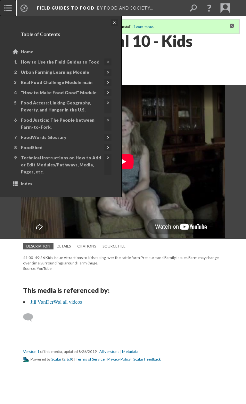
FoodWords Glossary (43, 137)
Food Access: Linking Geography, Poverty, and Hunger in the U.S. (56, 106)
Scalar (56, 359)
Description (38, 246)
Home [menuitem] (27, 51)
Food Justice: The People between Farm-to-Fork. (57, 124)
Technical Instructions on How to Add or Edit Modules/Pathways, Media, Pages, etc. (61, 164)
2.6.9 (67, 359)
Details (64, 246)
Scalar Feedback (147, 359)
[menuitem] (8, 8)
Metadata (130, 351)
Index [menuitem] (27, 183)
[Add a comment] (31, 317)
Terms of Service (90, 359)
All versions (109, 351)
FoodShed (32, 147)
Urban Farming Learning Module (55, 72)
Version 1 (31, 351)
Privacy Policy (119, 359)
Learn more (143, 26)
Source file (114, 246)
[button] (209, 8)
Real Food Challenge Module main (57, 82)
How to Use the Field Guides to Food (60, 62)
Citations (86, 246)
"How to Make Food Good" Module (58, 92)
